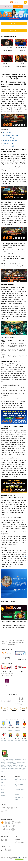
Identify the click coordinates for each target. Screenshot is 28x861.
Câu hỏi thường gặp (9, 146)
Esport (3, 789)
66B (19, 857)
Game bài (4, 779)
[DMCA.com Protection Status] (19, 859)
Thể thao (3, 786)
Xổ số (3, 792)
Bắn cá (3, 782)
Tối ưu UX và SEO (8, 143)
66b (24, 556)
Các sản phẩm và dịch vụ (10, 135)
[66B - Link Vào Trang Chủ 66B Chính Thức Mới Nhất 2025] (14, 2)
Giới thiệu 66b (7, 132)
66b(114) (11, 640)
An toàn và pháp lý (8, 138)
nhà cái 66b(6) (13, 642)
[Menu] (2, 2)
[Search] (25, 2)
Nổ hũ (3, 795)
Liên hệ (17, 794)
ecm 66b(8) (19, 640)
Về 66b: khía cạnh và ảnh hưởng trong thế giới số (14, 622)
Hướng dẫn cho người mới (10, 140)
